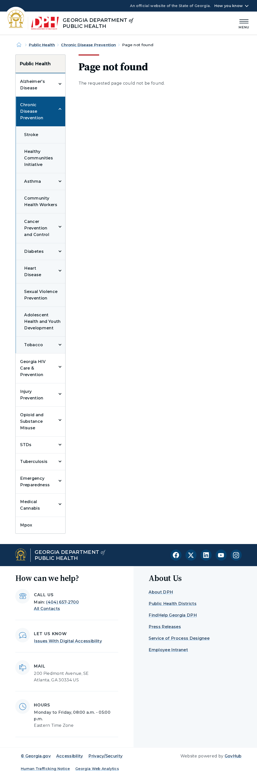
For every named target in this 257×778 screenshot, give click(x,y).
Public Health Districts (172, 603)
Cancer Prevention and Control (36, 228)
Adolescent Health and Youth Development (42, 321)
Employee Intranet (168, 649)
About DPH (161, 592)
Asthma (32, 181)
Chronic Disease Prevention (88, 44)
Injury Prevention (31, 394)
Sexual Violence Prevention (40, 295)
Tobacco (33, 344)
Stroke (31, 134)
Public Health (42, 44)
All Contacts (47, 608)
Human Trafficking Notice (45, 768)
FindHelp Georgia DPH (173, 615)
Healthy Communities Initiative (38, 158)
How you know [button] (228, 6)
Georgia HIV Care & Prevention (33, 368)
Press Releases (165, 626)
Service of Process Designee (179, 638)
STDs (25, 444)
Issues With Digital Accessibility (68, 641)
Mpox (26, 525)
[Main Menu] (244, 23)
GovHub (233, 756)
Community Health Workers (40, 201)
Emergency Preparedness (35, 481)
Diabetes (34, 251)
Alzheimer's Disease (32, 84)
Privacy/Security (105, 756)
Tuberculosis (33, 461)
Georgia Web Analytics (97, 768)
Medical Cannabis (30, 505)
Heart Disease (32, 271)
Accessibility (69, 756)
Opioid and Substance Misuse (31, 421)
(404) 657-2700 (62, 602)
